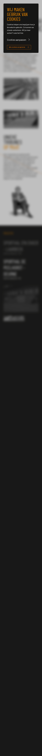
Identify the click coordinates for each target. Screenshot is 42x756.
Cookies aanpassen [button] (16, 39)
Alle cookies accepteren (17, 47)
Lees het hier (18, 33)
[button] (6, 298)
